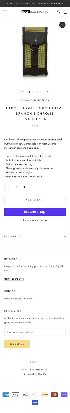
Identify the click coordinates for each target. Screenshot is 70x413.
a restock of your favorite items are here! (35, 3)
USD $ (33, 362)
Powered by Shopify (35, 374)
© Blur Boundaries (35, 369)
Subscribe (17, 344)
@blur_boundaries (14, 278)
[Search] (58, 11)
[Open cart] (65, 12)
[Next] (47, 91)
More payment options (35, 220)
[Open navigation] (5, 11)
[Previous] (22, 91)
